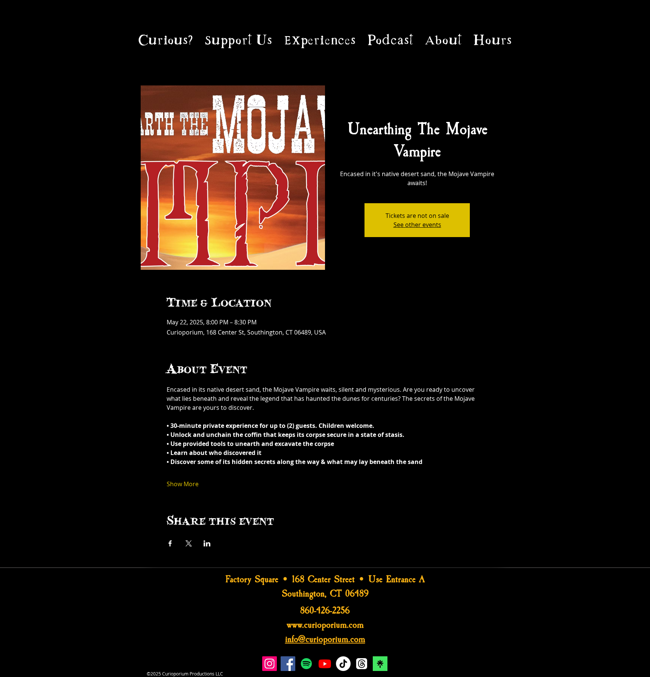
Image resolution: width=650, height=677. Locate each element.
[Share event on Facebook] (170, 543)
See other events (417, 225)
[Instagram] (269, 663)
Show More (183, 484)
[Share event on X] (188, 543)
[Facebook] (288, 663)
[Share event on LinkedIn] (207, 543)
